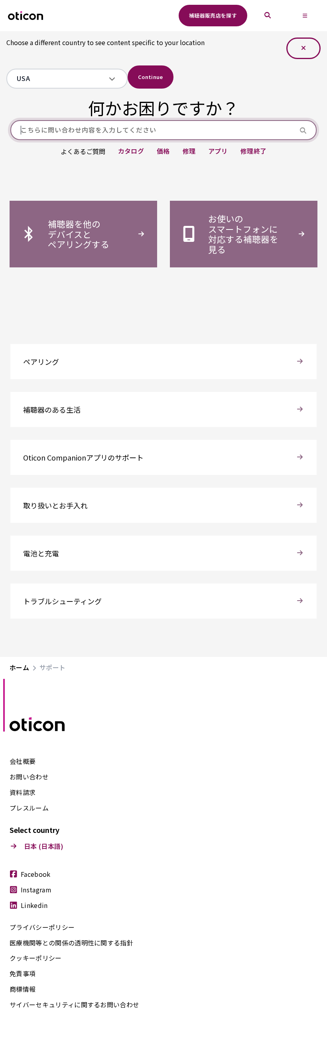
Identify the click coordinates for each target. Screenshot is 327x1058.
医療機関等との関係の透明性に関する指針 (71, 943)
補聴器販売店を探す (213, 15)
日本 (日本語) (44, 846)
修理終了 (253, 151)
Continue (150, 77)
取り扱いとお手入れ (55, 505)
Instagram (36, 890)
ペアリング (41, 361)
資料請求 (22, 792)
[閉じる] (303, 48)
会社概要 (22, 761)
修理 (189, 151)
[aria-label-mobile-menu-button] (305, 15)
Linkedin (34, 905)
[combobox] (61, 78)
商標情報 (22, 989)
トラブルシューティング (62, 601)
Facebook (36, 874)
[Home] (25, 15)
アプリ (218, 151)
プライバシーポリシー (42, 927)
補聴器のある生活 (52, 409)
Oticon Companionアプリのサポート (83, 457)
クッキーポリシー (36, 958)
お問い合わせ (29, 777)
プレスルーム (29, 808)
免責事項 (22, 973)
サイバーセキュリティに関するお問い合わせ (74, 1005)
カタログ (131, 151)
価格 (163, 151)
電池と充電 (41, 553)
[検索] (267, 15)
